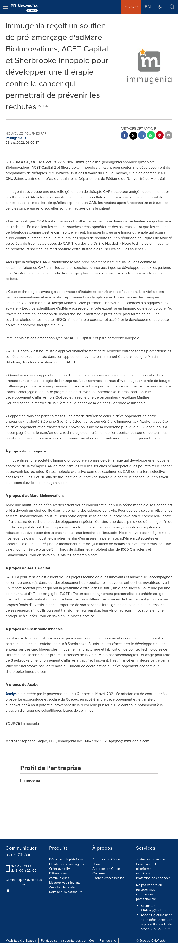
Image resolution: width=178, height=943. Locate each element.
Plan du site (107, 940)
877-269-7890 (21, 866)
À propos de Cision (106, 868)
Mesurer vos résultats (64, 882)
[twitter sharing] (133, 136)
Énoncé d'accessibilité (108, 878)
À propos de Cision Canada (106, 862)
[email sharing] (168, 135)
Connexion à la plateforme (146, 866)
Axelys (11, 693)
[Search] (172, 7)
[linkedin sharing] (142, 135)
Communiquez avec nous (24, 880)
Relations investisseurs (65, 891)
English (43, 106)
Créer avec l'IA (59, 868)
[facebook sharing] (124, 135)
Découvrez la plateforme (66, 859)
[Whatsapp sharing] (151, 135)
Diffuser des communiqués (59, 875)
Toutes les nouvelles (150, 859)
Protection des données (153, 878)
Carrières (99, 873)
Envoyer (131, 7)
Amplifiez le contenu (63, 887)
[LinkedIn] (8, 890)
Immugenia (30, 780)
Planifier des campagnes (66, 864)
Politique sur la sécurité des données (68, 940)
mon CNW (143, 873)
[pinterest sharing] (160, 135)
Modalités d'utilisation (21, 940)
